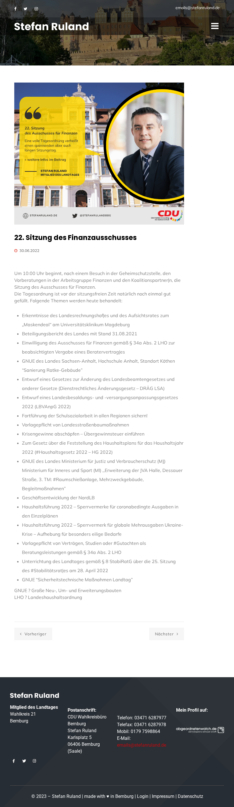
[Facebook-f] (13, 761)
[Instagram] (36, 8)
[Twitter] (25, 8)
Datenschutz (190, 796)
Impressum (163, 796)
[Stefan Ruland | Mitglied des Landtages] (51, 26)
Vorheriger (35, 633)
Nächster (165, 633)
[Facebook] (15, 8)
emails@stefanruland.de (197, 7)
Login (142, 796)
